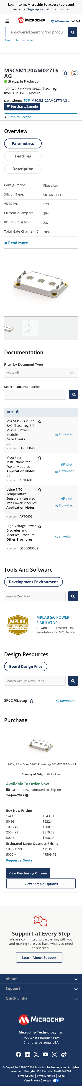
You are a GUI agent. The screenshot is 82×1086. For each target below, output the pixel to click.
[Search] (72, 32)
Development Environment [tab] (33, 581)
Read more (17, 242)
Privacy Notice (46, 1076)
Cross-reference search (20, 40)
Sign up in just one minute (48, 9)
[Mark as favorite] (31, 701)
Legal (61, 1076)
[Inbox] (78, 21)
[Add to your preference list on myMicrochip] (65, 73)
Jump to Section (20, 117)
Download (66, 434)
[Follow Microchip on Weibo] (64, 1055)
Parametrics (23, 143)
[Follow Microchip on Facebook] (18, 1056)
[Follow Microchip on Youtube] (45, 1055)
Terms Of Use (25, 1076)
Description (23, 168)
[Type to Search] (73, 394)
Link (68, 464)
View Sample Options (41, 884)
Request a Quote (19, 860)
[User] (62, 21)
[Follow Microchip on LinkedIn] (27, 1056)
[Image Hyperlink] (31, 23)
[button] (22, 106)
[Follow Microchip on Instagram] (54, 1056)
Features (23, 156)
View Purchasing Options (28, 873)
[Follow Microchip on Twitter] (36, 1056)
